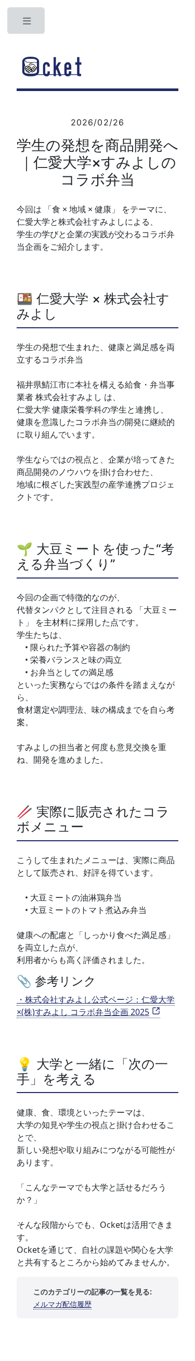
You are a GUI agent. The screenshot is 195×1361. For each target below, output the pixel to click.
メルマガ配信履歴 (62, 1304)
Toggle (27, 23)
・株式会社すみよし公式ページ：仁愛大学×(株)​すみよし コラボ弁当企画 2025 (96, 1006)
